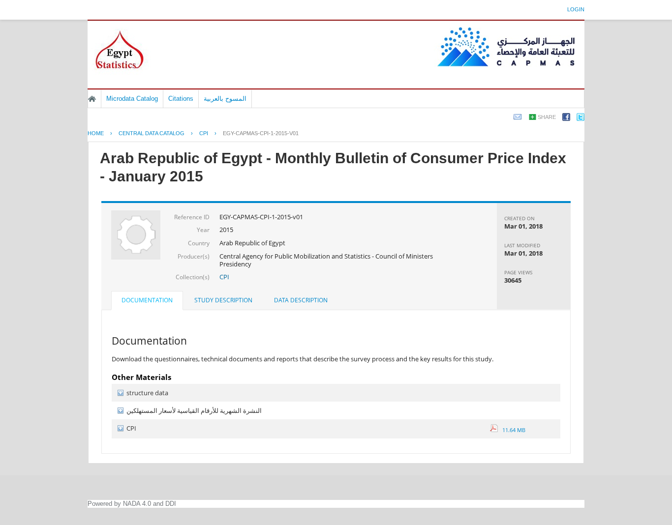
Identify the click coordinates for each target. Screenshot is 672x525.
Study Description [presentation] (223, 300)
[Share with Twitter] (580, 118)
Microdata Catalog (132, 98)
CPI (203, 133)
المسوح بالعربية (225, 98)
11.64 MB (511, 430)
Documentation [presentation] (147, 300)
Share (547, 117)
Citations (180, 98)
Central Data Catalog (151, 133)
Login (575, 9)
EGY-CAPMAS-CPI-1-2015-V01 (261, 133)
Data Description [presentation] (301, 300)
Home (92, 99)
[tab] (147, 301)
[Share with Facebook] (566, 118)
